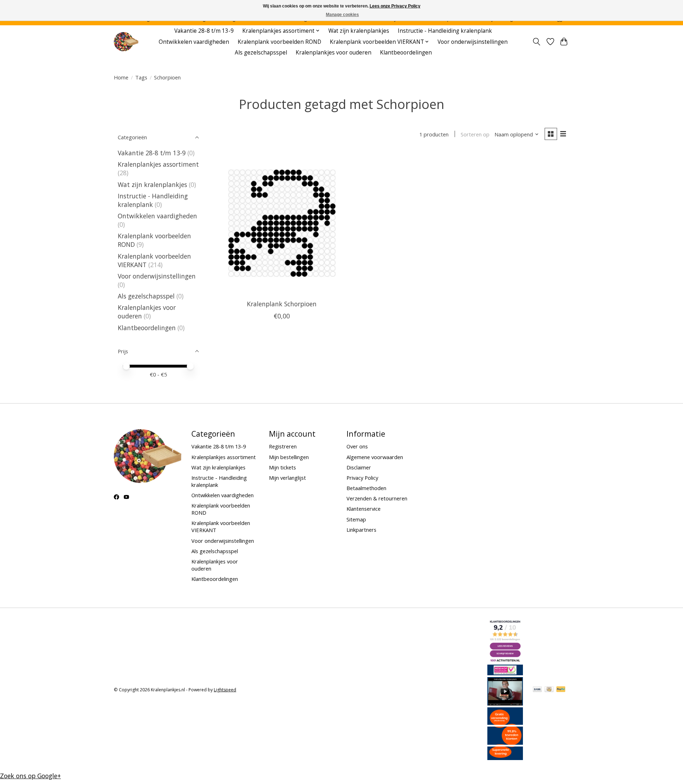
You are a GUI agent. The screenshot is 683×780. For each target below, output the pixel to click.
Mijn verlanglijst (287, 477)
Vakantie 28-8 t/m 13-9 (204, 31)
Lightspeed (225, 690)
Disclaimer (358, 467)
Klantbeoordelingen (406, 52)
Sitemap (356, 519)
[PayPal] (561, 689)
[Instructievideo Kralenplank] (505, 703)
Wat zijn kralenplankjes (358, 31)
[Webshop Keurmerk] (505, 673)
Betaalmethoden (366, 488)
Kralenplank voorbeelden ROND (279, 42)
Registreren (283, 446)
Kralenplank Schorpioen (282, 304)
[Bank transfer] (537, 689)
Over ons (357, 446)
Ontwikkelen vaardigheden (194, 42)
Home (121, 77)
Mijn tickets (282, 467)
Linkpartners (361, 529)
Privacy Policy (362, 477)
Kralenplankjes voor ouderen (333, 52)
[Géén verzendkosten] (505, 722)
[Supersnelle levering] (505, 757)
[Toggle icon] (536, 41)
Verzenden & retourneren (376, 498)
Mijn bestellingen (289, 457)
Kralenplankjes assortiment (158, 164)
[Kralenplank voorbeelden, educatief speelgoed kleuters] (126, 42)
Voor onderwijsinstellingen (473, 42)
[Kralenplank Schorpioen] (281, 223)
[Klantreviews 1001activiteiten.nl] (505, 660)
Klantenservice (363, 508)
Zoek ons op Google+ (30, 775)
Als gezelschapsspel (261, 52)
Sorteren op (475, 134)
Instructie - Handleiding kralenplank (445, 31)
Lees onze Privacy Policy (395, 6)
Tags (141, 77)
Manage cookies (342, 14)
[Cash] (549, 689)
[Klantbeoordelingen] (505, 742)
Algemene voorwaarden (374, 457)
